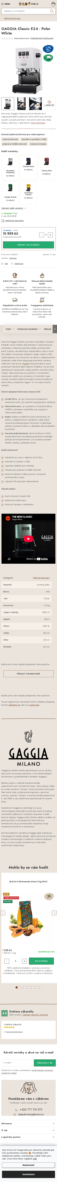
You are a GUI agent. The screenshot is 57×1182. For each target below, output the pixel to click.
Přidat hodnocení (28, 673)
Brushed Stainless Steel (10, 172)
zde (35, 1158)
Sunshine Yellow (28, 194)
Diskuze (47, 329)
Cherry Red (47, 171)
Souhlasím (28, 1174)
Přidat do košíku (28, 245)
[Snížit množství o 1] (41, 235)
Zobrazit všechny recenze (35, 1015)
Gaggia (13, 258)
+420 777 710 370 (30, 1109)
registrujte (34, 705)
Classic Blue (28, 166)
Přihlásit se (44, 1063)
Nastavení (28, 1165)
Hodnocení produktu (27, 329)
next (54, 913)
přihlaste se (14, 705)
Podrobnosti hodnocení (42, 38)
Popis (8, 329)
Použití (26, 363)
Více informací (38, 123)
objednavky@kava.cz (31, 1114)
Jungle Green (10, 197)
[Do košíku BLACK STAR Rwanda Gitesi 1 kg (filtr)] (41, 961)
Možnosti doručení (15, 220)
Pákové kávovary (41, 578)
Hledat (52, 11)
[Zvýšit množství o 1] (50, 235)
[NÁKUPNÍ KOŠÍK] (53, 4)
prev (3, 913)
